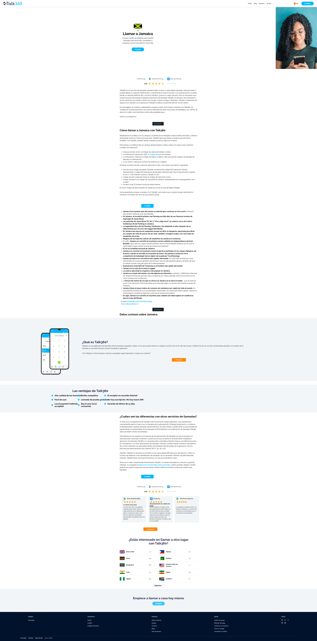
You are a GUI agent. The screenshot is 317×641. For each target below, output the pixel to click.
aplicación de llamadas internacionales (155, 465)
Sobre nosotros (156, 620)
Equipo (154, 623)
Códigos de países (93, 626)
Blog (255, 3)
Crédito (147, 206)
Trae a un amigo (219, 628)
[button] (262, 4)
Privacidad (23, 638)
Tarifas (250, 3)
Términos (30, 638)
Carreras (154, 626)
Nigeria (128, 579)
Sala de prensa (156, 631)
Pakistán (168, 558)
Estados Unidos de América (172, 565)
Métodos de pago (219, 623)
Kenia (128, 558)
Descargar (157, 124)
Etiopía (168, 572)
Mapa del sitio (39, 638)
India (127, 572)
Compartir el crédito (220, 631)
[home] (15, 3)
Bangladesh (130, 565)
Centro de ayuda (219, 620)
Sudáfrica (169, 579)
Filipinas (168, 552)
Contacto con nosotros (221, 626)
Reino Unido (130, 552)
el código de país (155, 154)
